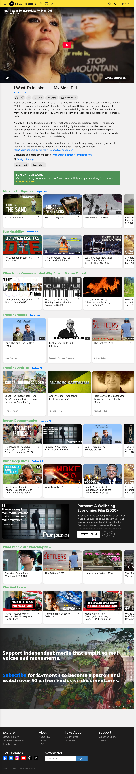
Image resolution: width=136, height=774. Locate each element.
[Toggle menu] (5, 3)
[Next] (112, 534)
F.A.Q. (42, 744)
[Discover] (41, 3)
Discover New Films (13, 740)
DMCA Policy (30, 768)
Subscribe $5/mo (107, 737)
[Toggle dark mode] (115, 3)
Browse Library (11, 737)
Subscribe (15, 675)
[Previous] (105, 534)
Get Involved (71, 737)
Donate (102, 740)
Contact (43, 740)
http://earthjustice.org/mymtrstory (72, 154)
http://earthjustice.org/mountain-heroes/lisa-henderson (43, 150)
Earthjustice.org (25, 159)
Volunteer (70, 740)
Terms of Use (17, 768)
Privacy (5, 768)
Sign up (81, 758)
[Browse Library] (46, 3)
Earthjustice (20, 92)
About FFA (44, 737)
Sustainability (38, 165)
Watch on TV (70, 98)
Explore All (42, 191)
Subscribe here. (25, 181)
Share (53, 98)
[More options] (38, 217)
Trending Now (10, 744)
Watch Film (89, 534)
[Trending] (52, 3)
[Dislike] (22, 97)
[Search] (109, 3)
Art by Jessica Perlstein (120, 706)
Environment (21, 165)
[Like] (16, 97)
